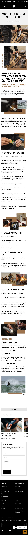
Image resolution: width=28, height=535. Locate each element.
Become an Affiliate (19, 491)
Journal (3, 503)
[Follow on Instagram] (6, 531)
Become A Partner (19, 486)
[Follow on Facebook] (2, 531)
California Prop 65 (19, 508)
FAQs (2, 493)
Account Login (4, 486)
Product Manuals (4, 496)
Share (15, 409)
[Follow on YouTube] (10, 531)
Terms (16, 506)
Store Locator (18, 489)
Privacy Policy (18, 503)
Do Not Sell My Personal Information (20, 512)
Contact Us (3, 489)
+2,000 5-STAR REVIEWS (9, 1)
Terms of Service (10, 448)
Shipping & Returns (5, 491)
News (2, 506)
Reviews (3, 508)
